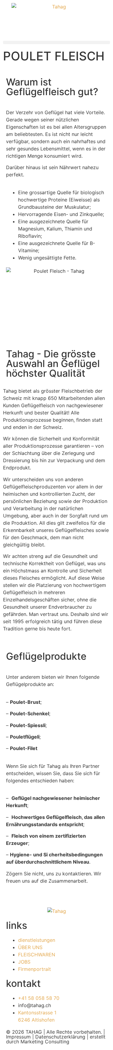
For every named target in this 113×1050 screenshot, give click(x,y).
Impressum (18, 1037)
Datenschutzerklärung (60, 1037)
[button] (56, 42)
